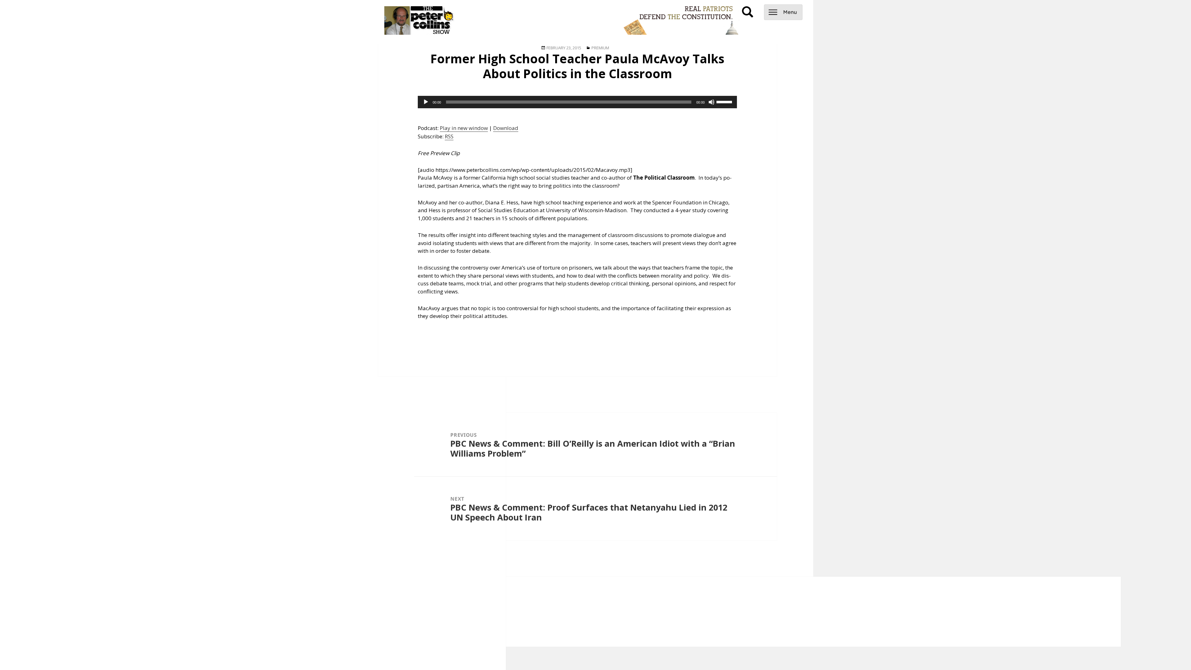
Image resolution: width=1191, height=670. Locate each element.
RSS (449, 136)
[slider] (725, 101)
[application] (577, 102)
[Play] (426, 102)
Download (505, 128)
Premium (600, 48)
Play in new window (464, 128)
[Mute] (711, 102)
